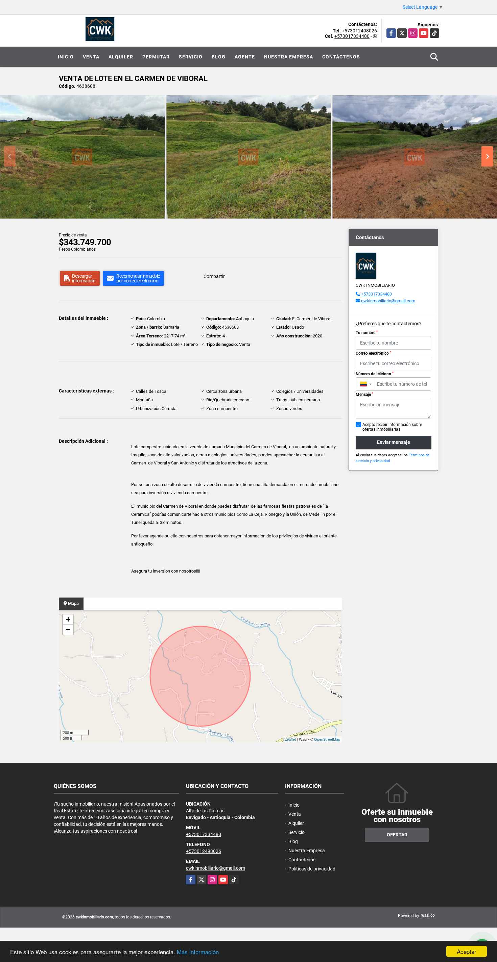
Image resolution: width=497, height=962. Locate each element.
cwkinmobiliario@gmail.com (388, 300)
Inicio (66, 56)
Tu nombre (367, 332)
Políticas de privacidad (311, 868)
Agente (245, 56)
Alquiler (121, 56)
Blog (219, 56)
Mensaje (364, 394)
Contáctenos (341, 56)
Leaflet (290, 739)
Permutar (156, 56)
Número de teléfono (375, 374)
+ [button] (68, 619)
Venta (91, 56)
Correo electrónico (373, 353)
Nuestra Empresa (288, 56)
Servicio (191, 56)
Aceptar (466, 951)
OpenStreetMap (327, 739)
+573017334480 (352, 36)
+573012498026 (359, 30)
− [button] (68, 629)
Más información (198, 951)
